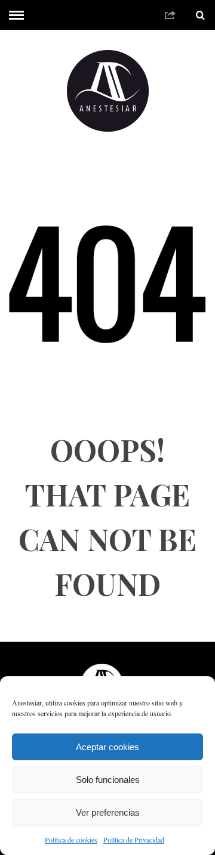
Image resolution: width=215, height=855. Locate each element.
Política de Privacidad (133, 839)
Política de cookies (71, 839)
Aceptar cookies (107, 747)
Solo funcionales (108, 780)
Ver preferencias (108, 812)
